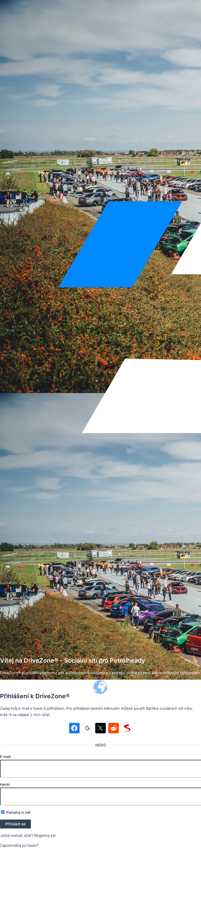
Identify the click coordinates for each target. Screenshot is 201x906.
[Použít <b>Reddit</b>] (113, 729)
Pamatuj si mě (17, 812)
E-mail (5, 756)
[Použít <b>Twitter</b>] (100, 729)
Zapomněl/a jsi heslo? (19, 845)
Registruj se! (45, 835)
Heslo (5, 784)
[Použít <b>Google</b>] (87, 729)
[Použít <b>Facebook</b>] (74, 729)
